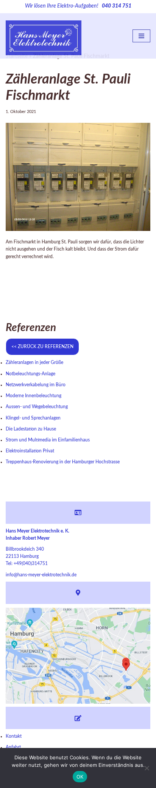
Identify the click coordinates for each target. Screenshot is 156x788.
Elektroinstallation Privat (30, 451)
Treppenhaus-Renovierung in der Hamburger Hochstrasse (63, 462)
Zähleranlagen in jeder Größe (34, 362)
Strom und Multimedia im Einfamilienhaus (48, 440)
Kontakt (14, 736)
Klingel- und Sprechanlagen (33, 418)
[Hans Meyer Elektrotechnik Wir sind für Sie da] (43, 36)
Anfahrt (13, 747)
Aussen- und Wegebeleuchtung (37, 406)
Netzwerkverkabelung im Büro (36, 384)
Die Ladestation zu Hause (31, 429)
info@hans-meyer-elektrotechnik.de (41, 575)
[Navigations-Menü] (141, 35)
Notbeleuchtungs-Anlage (30, 374)
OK (80, 777)
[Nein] (146, 768)
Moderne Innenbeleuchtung (33, 395)
